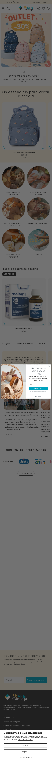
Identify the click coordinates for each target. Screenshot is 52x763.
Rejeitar (25, 751)
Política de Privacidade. (25, 739)
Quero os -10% (38, 389)
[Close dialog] (49, 366)
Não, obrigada (38, 397)
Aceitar (25, 745)
